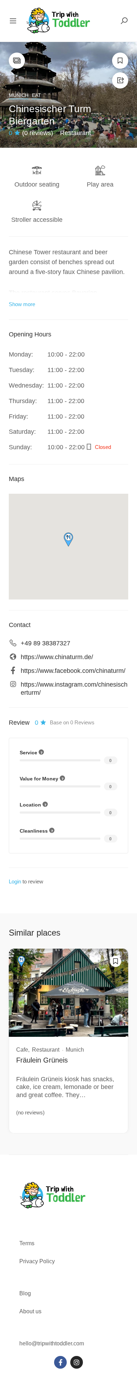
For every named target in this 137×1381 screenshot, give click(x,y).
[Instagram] (76, 1362)
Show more (22, 304)
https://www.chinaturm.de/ (57, 657)
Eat (36, 95)
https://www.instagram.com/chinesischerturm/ (74, 688)
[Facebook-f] (60, 1362)
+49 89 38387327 (45, 643)
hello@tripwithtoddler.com (51, 1343)
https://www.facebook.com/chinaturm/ (73, 670)
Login (15, 881)
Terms (27, 1243)
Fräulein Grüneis (42, 1060)
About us (30, 1311)
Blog (25, 1293)
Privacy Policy (37, 1261)
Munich (18, 95)
